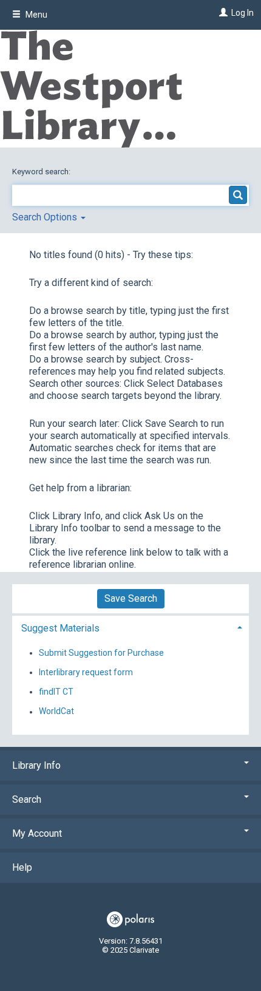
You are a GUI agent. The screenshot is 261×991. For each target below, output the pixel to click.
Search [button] (26, 799)
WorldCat (56, 712)
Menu (35, 14)
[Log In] (222, 13)
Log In (242, 13)
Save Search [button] (130, 598)
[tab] (130, 627)
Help (22, 867)
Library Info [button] (36, 765)
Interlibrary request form (86, 672)
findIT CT (56, 691)
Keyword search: (42, 171)
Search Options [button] (46, 217)
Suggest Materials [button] (60, 628)
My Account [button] (37, 833)
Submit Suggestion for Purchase (101, 653)
